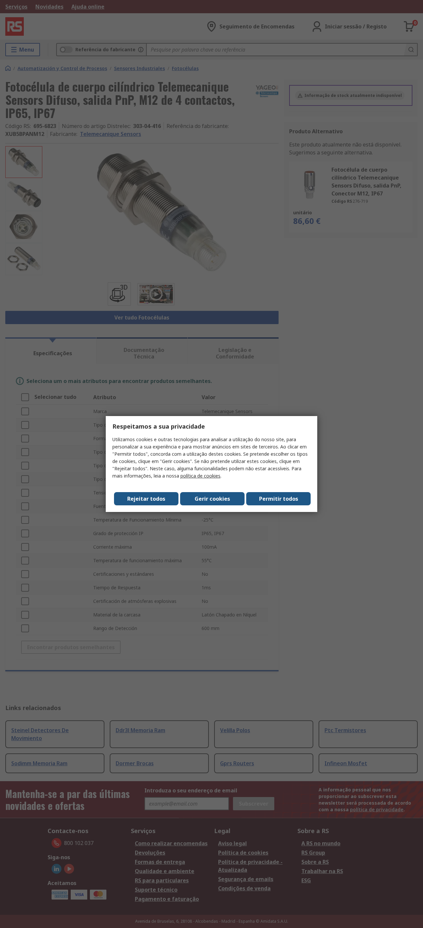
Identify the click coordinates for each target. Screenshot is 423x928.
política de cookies (200, 476)
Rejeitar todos (146, 498)
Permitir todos (278, 498)
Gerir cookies (212, 498)
